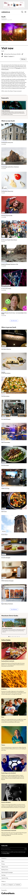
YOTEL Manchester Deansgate (7, 580)
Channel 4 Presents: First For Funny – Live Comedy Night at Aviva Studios (14, 313)
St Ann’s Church (4, 534)
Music (2, 717)
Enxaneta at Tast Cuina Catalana (5, 373)
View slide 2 (10, 636)
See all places (14, 609)
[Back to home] (5, 11)
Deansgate (18, 68)
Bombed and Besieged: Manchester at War (9, 264)
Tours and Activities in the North (8, 830)
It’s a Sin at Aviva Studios (6, 288)
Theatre (3, 745)
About (2, 861)
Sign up (25, 849)
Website (6, 56)
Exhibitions (3, 689)
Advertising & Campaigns (7, 872)
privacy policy (6, 853)
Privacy (3, 864)
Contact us (3, 858)
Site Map (3, 875)
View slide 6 (17, 636)
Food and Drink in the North (7, 661)
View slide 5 (15, 636)
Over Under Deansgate (5, 419)
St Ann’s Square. (5, 69)
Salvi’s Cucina (4, 511)
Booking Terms (4, 869)
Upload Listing (4, 878)
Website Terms (4, 866)
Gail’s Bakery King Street (6, 349)
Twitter (4, 884)
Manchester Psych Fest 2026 (6, 215)
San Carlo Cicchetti (5, 465)
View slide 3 (12, 636)
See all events (14, 320)
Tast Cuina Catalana (5, 396)
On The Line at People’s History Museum (9, 239)
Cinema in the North (6, 802)
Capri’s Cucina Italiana (5, 442)
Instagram (10, 884)
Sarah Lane (4, 18)
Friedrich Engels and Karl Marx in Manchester (10, 166)
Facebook (10, 56)
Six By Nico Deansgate (5, 557)
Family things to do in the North (8, 773)
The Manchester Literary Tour (7, 142)
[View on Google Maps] (22, 54)
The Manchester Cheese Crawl (7, 191)
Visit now (23, 59)
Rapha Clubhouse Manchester (7, 603)
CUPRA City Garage (5, 488)
